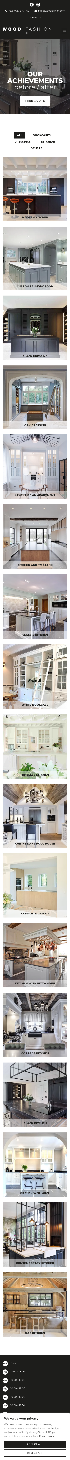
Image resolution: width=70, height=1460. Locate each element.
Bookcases (42, 135)
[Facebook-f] (32, 5)
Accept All (35, 1444)
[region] (35, 1436)
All (19, 135)
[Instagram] (38, 5)
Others (36, 148)
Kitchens (48, 141)
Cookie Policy (46, 1436)
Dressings (22, 141)
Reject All (35, 1453)
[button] (64, 31)
